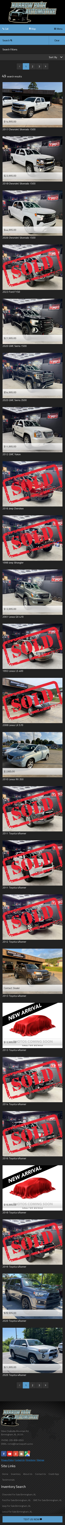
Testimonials (8, 1479)
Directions (30, 1460)
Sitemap (40, 1460)
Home (5, 1474)
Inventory (16, 1474)
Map (33, 29)
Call (6, 29)
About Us (27, 1474)
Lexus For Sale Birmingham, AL (17, 1511)
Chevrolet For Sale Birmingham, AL (19, 1494)
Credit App (54, 1474)
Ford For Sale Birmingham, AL (16, 1500)
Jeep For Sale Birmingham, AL (16, 1506)
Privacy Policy (7, 1460)
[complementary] (55, 1515)
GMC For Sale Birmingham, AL (47, 1500)
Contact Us (20, 1460)
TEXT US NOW (31, 1519)
